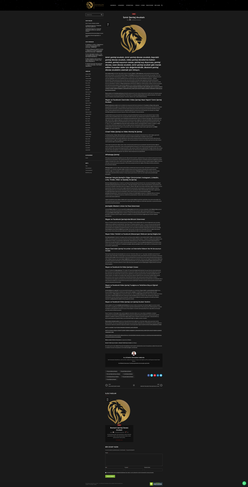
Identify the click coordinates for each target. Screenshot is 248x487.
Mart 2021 (88, 143)
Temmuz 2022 (88, 114)
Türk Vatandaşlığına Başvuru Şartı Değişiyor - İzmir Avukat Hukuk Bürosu (94, 55)
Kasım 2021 (88, 127)
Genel (134, 13)
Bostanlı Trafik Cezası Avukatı (111, 342)
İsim (106, 467)
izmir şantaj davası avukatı (113, 376)
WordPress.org (89, 172)
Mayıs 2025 (88, 83)
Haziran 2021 (88, 136)
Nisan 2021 (88, 141)
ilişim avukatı (109, 339)
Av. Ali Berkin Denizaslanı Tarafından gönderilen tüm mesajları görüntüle (133, 363)
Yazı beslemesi (88, 168)
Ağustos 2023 (88, 103)
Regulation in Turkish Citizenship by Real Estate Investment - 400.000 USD (94, 46)
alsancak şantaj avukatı (112, 371)
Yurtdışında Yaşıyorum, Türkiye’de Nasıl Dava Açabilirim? (93, 26)
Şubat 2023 (88, 105)
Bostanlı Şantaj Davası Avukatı (119, 429)
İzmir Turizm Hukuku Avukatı (92, 23)
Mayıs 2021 (88, 138)
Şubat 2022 (88, 123)
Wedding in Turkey (91, 44)
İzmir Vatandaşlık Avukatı (92, 54)
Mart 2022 (88, 120)
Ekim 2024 (88, 89)
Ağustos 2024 (88, 91)
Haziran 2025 (88, 80)
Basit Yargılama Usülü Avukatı (93, 58)
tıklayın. (136, 70)
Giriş (86, 165)
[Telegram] (161, 375)
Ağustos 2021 (88, 132)
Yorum (107, 452)
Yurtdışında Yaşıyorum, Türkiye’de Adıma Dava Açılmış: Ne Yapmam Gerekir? (93, 30)
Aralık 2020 (88, 150)
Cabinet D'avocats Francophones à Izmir (124, 345)
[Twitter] (151, 375)
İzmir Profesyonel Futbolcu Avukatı (95, 49)
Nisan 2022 (88, 118)
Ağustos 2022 (88, 112)
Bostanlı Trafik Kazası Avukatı (125, 342)
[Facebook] (148, 375)
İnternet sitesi (147, 467)
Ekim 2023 (88, 98)
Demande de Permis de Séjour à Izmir (94, 33)
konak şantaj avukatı (111, 379)
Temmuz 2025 (88, 78)
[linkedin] (158, 375)
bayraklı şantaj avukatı (126, 371)
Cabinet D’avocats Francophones (94, 63)
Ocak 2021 (88, 147)
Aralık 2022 (88, 107)
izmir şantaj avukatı (128, 374)
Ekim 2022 (88, 109)
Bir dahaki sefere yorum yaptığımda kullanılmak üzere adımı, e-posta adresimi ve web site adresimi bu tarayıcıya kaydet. (130, 472)
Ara (101, 14)
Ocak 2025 (88, 85)
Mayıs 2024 (88, 94)
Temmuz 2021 (88, 134)
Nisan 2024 (88, 96)
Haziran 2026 (88, 74)
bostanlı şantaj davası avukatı (113, 374)
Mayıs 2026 (88, 76)
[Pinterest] (154, 375)
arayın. (130, 73)
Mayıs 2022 (88, 116)
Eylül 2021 (88, 129)
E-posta (127, 467)
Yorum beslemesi (89, 170)
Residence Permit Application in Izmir (93, 36)
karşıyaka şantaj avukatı (128, 376)
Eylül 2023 (88, 100)
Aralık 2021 (88, 125)
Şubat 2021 (88, 145)
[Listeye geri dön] (134, 385)
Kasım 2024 (88, 87)
